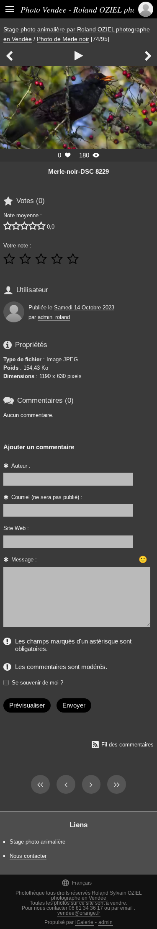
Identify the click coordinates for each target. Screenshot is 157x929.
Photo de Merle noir (63, 39)
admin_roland (54, 317)
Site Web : (16, 528)
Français (77, 883)
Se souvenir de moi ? (37, 682)
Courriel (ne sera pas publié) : (46, 497)
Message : (24, 559)
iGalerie (84, 922)
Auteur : (21, 466)
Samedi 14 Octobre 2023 (84, 307)
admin (105, 922)
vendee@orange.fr (78, 913)
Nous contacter (28, 856)
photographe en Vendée (78, 898)
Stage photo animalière (37, 842)
